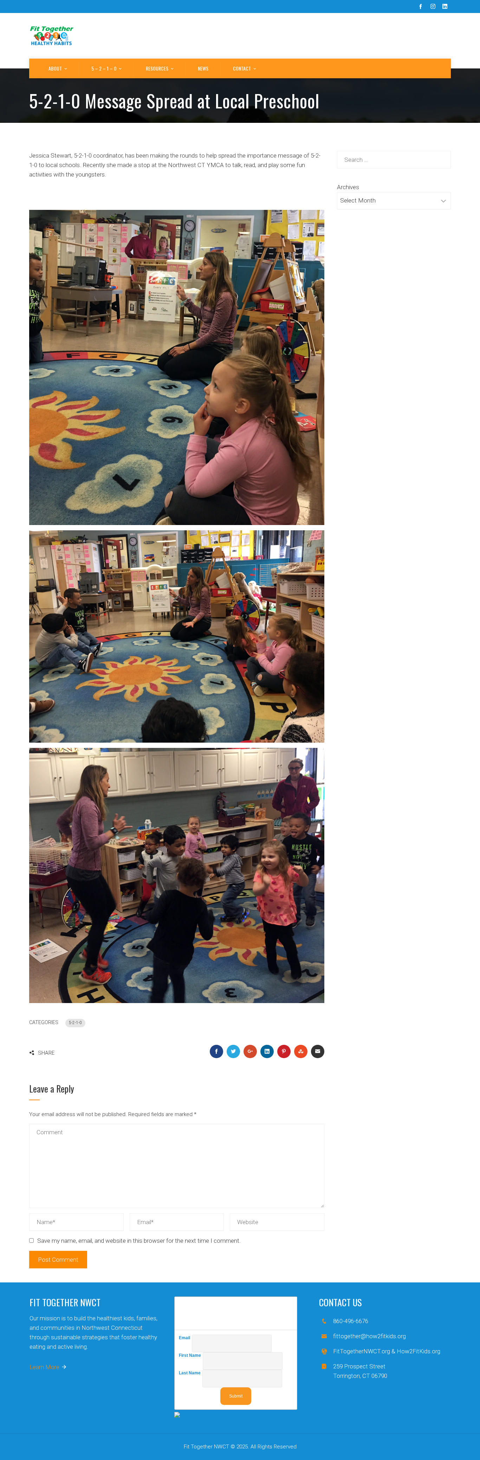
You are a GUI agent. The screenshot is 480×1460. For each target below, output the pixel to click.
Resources (157, 68)
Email (185, 1337)
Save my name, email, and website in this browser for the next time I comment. (139, 1240)
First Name (191, 1355)
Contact (242, 68)
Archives (348, 187)
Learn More (44, 1367)
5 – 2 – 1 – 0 (103, 68)
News (203, 68)
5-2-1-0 (75, 1022)
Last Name (190, 1373)
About (55, 68)
